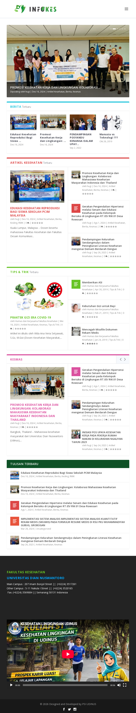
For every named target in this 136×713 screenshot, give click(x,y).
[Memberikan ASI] (76, 284)
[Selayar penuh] (124, 685)
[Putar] (11, 685)
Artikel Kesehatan (55, 91)
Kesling (13, 222)
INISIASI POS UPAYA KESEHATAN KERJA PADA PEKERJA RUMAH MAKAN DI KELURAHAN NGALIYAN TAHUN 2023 (97, 437)
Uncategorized (43, 528)
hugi (28, 91)
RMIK (20, 222)
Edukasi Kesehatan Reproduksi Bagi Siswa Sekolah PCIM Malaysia (35, 212)
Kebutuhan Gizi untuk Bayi (98, 306)
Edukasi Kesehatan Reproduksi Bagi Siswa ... (23, 137)
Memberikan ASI (92, 282)
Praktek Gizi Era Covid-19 (30, 317)
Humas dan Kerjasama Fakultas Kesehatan (36, 321)
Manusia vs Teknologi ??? (109, 136)
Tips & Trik (53, 324)
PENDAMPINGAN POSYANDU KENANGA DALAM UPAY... (81, 139)
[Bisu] (119, 685)
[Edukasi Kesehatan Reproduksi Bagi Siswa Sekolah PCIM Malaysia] (37, 186)
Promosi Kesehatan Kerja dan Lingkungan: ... (53, 137)
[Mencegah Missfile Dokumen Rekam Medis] (76, 331)
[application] (68, 654)
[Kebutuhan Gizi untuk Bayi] (76, 307)
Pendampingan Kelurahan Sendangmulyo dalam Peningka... (58, 87)
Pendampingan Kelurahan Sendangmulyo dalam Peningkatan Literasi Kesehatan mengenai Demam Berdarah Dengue (97, 244)
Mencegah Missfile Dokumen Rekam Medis (99, 331)
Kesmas (69, 91)
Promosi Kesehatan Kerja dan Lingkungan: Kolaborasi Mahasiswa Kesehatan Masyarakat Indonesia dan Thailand (95, 178)
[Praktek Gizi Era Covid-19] (37, 296)
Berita (58, 219)
